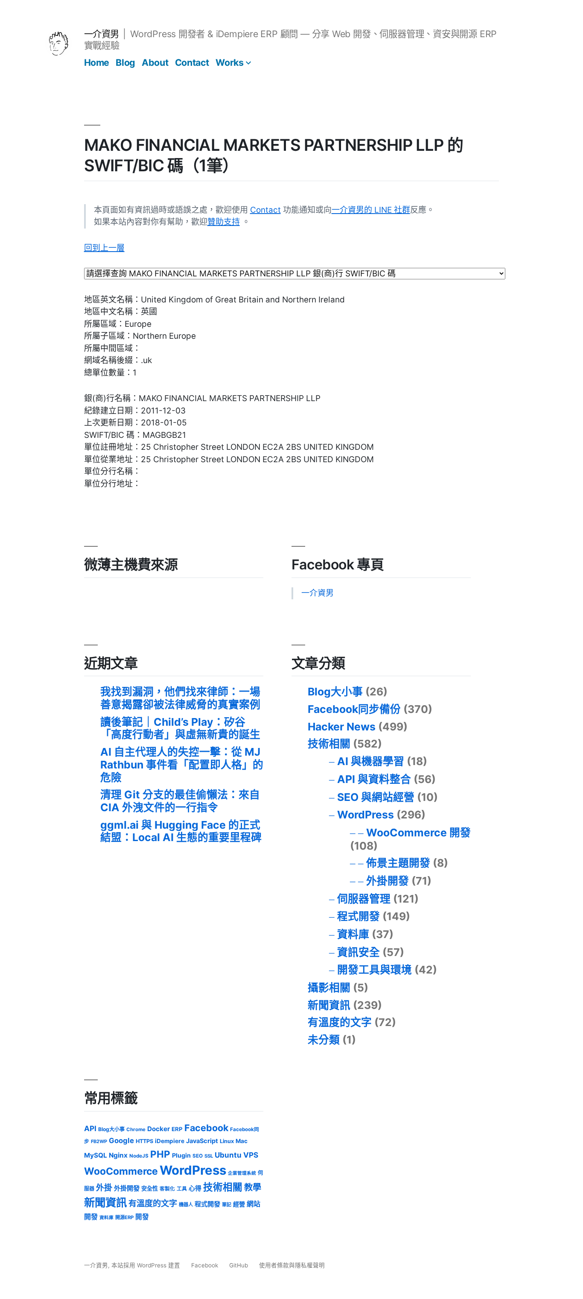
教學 (252, 1187)
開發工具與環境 (374, 969)
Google (121, 1140)
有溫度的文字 (340, 1022)
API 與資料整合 (374, 779)
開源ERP (124, 1217)
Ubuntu (228, 1154)
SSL (208, 1156)
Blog (125, 62)
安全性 (149, 1188)
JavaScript (202, 1140)
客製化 (167, 1189)
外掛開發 (387, 880)
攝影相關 (329, 987)
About (155, 62)
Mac (242, 1141)
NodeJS (139, 1156)
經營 (239, 1204)
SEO (197, 1156)
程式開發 (358, 916)
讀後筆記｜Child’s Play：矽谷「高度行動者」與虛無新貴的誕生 (180, 728)
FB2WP (99, 1141)
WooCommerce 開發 (418, 832)
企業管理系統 (242, 1173)
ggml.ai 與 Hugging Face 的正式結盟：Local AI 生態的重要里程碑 (181, 831)
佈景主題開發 (398, 862)
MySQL (95, 1155)
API (90, 1128)
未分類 (324, 1039)
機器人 (186, 1205)
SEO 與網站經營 (375, 797)
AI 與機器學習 (370, 761)
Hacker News (342, 726)
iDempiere (169, 1141)
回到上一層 (104, 248)
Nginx (118, 1155)
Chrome (136, 1129)
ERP (177, 1129)
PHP (160, 1154)
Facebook (206, 1127)
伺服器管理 (364, 898)
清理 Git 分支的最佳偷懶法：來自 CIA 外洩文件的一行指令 (180, 801)
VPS (250, 1154)
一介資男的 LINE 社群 (371, 210)
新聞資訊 (329, 1005)
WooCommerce (121, 1171)
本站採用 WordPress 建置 (146, 1265)
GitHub (238, 1265)
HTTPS (144, 1141)
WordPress (365, 814)
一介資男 (101, 33)
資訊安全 (358, 952)
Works (229, 62)
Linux (227, 1141)
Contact (192, 62)
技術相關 (329, 743)
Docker (158, 1129)
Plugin (181, 1155)
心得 (195, 1188)
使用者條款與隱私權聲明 (292, 1265)
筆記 (226, 1205)
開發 (142, 1217)
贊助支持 (223, 222)
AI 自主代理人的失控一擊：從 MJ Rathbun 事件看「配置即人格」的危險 (181, 764)
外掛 (104, 1188)
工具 (182, 1189)
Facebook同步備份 (354, 709)
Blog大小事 (335, 691)
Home (96, 62)
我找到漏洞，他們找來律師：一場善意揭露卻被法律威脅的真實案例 (180, 698)
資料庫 (353, 934)
